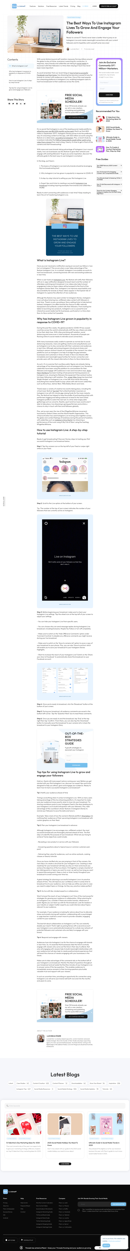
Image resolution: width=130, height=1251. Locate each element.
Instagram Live (59, 280)
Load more (65, 1164)
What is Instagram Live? (20, 66)
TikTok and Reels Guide (43, 1215)
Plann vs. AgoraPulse (65, 1221)
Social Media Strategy (74, 17)
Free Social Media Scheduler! (74, 98)
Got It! (106, 1245)
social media (82, 63)
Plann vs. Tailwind (64, 1215)
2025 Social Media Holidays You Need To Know (114, 129)
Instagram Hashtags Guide (44, 1227)
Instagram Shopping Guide (44, 1224)
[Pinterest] (17, 104)
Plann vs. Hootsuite (64, 1212)
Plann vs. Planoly (64, 1206)
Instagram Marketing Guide (44, 1212)
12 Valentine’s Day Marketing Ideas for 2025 (113, 119)
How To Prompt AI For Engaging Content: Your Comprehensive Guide (107, 172)
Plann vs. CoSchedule (65, 1227)
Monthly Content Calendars (44, 1203)
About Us (5, 1206)
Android (5, 1218)
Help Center (24, 1203)
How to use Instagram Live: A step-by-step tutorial (20, 81)
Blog (78, 6)
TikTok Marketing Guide (43, 1221)
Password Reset (25, 1206)
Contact (23, 1212)
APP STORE (11, 1240)
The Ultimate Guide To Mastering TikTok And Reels (108, 178)
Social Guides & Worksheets (44, 1209)
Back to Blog (4, 501)
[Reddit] (24, 104)
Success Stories (7, 1212)
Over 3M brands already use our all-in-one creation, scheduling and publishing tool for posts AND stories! (76, 109)
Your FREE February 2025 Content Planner (107, 166)
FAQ (22, 1209)
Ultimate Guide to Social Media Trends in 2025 (113, 139)
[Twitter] (13, 104)
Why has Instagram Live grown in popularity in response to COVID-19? (20, 73)
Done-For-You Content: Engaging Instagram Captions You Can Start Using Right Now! (109, 192)
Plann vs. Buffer (63, 1209)
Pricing (72, 6)
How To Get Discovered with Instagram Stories (108, 185)
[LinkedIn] (21, 104)
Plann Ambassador (8, 1209)
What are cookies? (114, 1241)
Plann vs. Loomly (64, 1218)
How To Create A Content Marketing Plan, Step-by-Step (113, 149)
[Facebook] (9, 104)
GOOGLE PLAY (28, 1240)
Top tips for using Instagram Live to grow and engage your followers (20, 89)
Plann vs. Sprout (63, 1224)
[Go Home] (18, 6)
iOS (4, 1215)
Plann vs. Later (63, 1203)
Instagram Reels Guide (43, 1218)
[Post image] (100, 119)
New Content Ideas (41, 1206)
